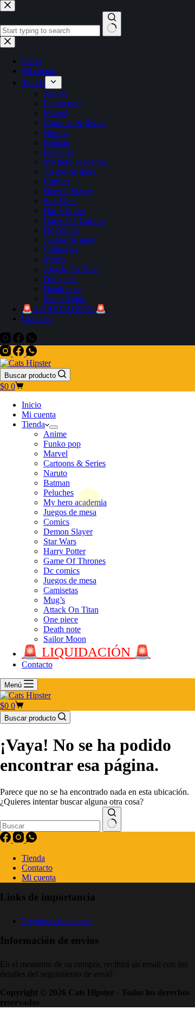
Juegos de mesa (69, 512)
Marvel (55, 453)
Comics (56, 521)
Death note (62, 629)
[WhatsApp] (31, 353)
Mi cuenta (39, 414)
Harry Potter (64, 551)
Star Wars (59, 541)
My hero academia (75, 502)
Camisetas (60, 590)
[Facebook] (19, 353)
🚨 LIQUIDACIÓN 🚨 (86, 652)
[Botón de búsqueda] (111, 819)
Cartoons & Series (74, 463)
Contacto (37, 664)
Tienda (33, 424)
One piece (60, 619)
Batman (56, 482)
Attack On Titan (71, 609)
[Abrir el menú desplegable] (53, 427)
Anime (55, 434)
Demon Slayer (68, 531)
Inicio (31, 404)
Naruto (55, 473)
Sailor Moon (64, 639)
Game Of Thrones (74, 560)
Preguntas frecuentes (57, 920)
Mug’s (54, 600)
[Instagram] (6, 353)
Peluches (58, 492)
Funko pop (62, 443)
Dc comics (61, 570)
